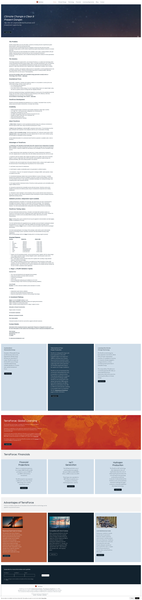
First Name (6, 572)
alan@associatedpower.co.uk (46, 328)
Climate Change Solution (36, 588)
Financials (35, 436)
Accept (137, 598)
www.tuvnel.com (37, 201)
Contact (37, 439)
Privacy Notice (39, 594)
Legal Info (34, 594)
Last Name (16, 572)
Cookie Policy (44, 594)
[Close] (140, 598)
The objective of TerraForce (49, 588)
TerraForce (65, 390)
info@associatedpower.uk (14, 440)
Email (26, 572)
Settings (132, 598)
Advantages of (58, 390)
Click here (24, 75)
